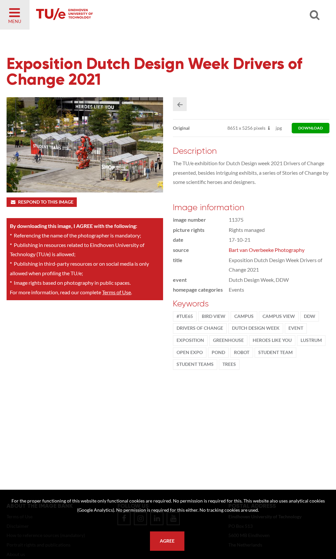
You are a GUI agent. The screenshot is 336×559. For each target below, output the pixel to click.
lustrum (311, 340)
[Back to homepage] (112, 15)
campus (244, 316)
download (310, 127)
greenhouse (228, 340)
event (295, 328)
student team (275, 352)
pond (218, 352)
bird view (213, 316)
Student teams (195, 364)
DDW (309, 316)
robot (241, 352)
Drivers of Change (200, 328)
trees (229, 364)
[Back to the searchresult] (180, 104)
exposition (190, 340)
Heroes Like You (272, 340)
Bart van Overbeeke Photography (266, 250)
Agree (167, 541)
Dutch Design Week (256, 328)
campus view (278, 316)
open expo (190, 352)
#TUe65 (185, 316)
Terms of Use (116, 292)
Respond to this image (46, 202)
